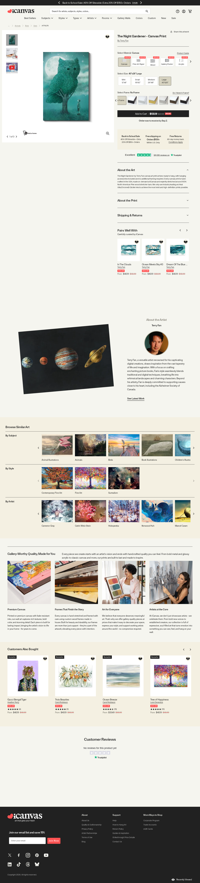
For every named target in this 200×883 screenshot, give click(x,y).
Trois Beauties (62, 699)
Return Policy (118, 829)
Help (114, 820)
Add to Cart (153, 113)
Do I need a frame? (181, 93)
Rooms (105, 18)
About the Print (127, 200)
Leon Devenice (156, 702)
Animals (18, 26)
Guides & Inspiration (121, 833)
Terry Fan (121, 267)
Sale (173, 18)
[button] (124, 62)
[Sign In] (183, 11)
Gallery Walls (123, 18)
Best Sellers (30, 18)
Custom (152, 18)
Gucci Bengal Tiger (16, 699)
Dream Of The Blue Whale (177, 264)
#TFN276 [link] (45, 26)
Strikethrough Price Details (124, 837)
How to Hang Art (119, 825)
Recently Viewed (184, 879)
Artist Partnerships (89, 833)
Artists (90, 18)
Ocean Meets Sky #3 (152, 264)
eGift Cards (148, 829)
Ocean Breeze (110, 699)
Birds (27, 26)
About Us (85, 820)
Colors (139, 18)
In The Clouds (124, 264)
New (163, 18)
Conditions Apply (176, 142)
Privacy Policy (87, 829)
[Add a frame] (30, 133)
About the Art (126, 170)
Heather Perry (13, 702)
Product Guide (183, 53)
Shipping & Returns (129, 215)
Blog (83, 842)
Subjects (45, 18)
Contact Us (117, 842)
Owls (35, 26)
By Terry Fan (122, 40)
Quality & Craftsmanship (91, 825)
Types (76, 18)
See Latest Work (135, 398)
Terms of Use (87, 837)
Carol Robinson (61, 702)
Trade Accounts (150, 825)
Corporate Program (151, 820)
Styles (62, 18)
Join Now (54, 840)
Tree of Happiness (159, 699)
